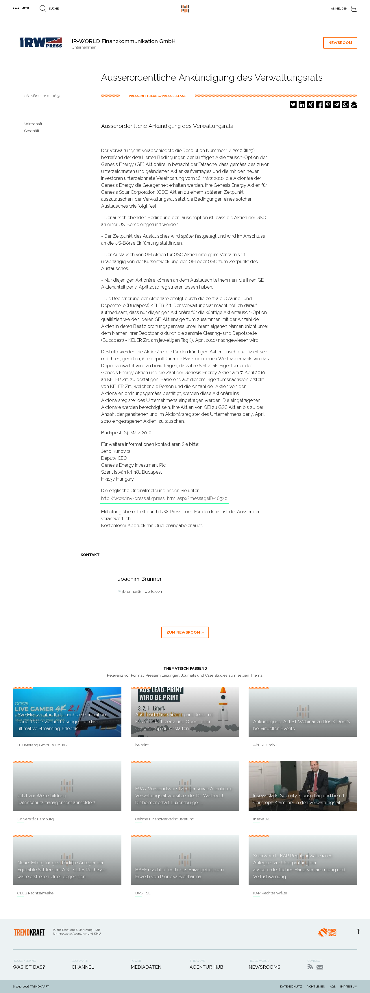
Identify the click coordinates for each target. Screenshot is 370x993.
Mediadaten (146, 967)
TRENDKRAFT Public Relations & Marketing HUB (185, 9)
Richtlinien (316, 986)
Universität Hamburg (35, 819)
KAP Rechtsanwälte (270, 893)
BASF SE (143, 893)
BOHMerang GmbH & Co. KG (42, 745)
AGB (333, 986)
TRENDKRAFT (39, 986)
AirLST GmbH (265, 745)
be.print (142, 745)
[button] (293, 104)
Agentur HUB (206, 967)
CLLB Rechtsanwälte (35, 893)
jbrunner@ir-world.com (142, 591)
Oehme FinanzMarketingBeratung (164, 819)
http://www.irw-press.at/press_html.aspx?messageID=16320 (164, 498)
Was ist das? (29, 967)
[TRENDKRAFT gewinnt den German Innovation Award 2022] (327, 934)
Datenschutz (291, 986)
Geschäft (31, 131)
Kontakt (320, 967)
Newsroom (340, 42)
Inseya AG (262, 819)
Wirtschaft (33, 124)
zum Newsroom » (185, 632)
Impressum (348, 986)
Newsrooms (264, 967)
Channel (83, 967)
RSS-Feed (310, 966)
